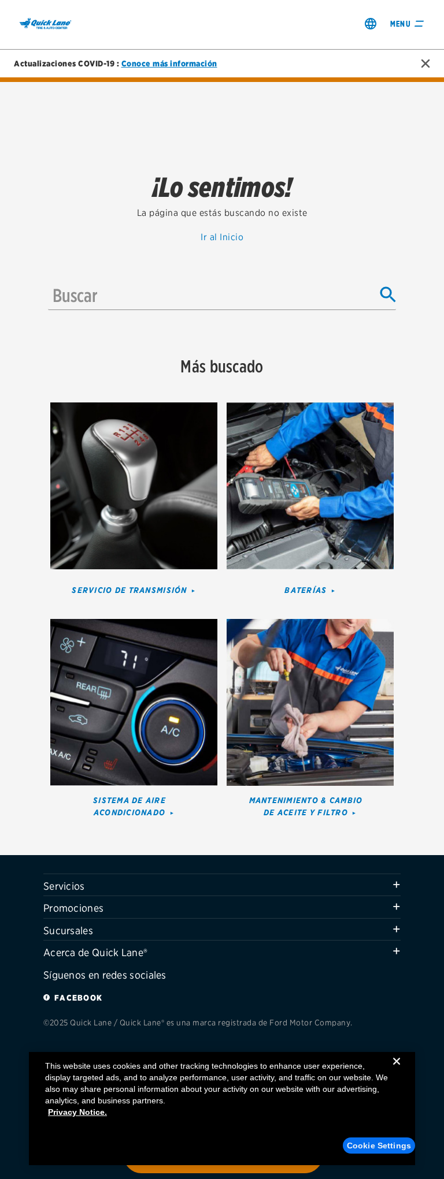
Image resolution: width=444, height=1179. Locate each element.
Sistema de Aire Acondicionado (129, 806)
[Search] (388, 295)
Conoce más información (169, 63)
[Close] (396, 1070)
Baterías (305, 590)
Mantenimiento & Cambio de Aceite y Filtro (306, 806)
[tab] (222, 885)
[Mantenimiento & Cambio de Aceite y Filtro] (310, 701)
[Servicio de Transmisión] (133, 484)
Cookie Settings (379, 1145)
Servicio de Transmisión (129, 590)
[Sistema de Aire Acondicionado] (133, 701)
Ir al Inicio (222, 237)
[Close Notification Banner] (425, 63)
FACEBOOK (78, 997)
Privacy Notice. (77, 1112)
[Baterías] (310, 484)
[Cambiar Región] (370, 23)
